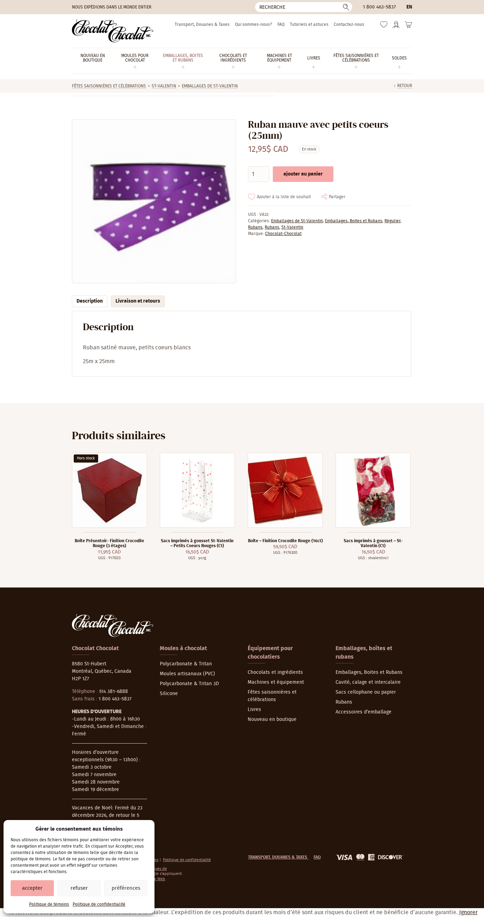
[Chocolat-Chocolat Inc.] (112, 30)
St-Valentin (164, 86)
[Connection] (396, 27)
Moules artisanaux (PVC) (187, 673)
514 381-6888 (113, 691)
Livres (254, 709)
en (409, 7)
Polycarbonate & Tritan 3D (189, 683)
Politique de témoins (49, 904)
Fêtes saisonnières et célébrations (109, 86)
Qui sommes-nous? (253, 24)
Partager (337, 197)
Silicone (169, 693)
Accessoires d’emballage (364, 712)
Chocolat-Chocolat (283, 233)
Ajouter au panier (303, 174)
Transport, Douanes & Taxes (202, 24)
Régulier (392, 221)
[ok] (346, 7)
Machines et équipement (276, 682)
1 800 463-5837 (379, 7)
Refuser (79, 888)
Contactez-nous (349, 24)
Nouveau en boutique (272, 719)
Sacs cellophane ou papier (366, 692)
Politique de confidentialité (99, 904)
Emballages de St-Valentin (210, 86)
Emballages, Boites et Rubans (353, 221)
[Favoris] (383, 26)
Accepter (32, 888)
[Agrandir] (153, 201)
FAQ (281, 24)
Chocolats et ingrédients (275, 672)
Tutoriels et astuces (309, 24)
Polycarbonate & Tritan (186, 663)
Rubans (255, 227)
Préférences (126, 888)
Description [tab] (90, 301)
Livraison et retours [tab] (138, 301)
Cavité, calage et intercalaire (368, 682)
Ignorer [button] (468, 912)
